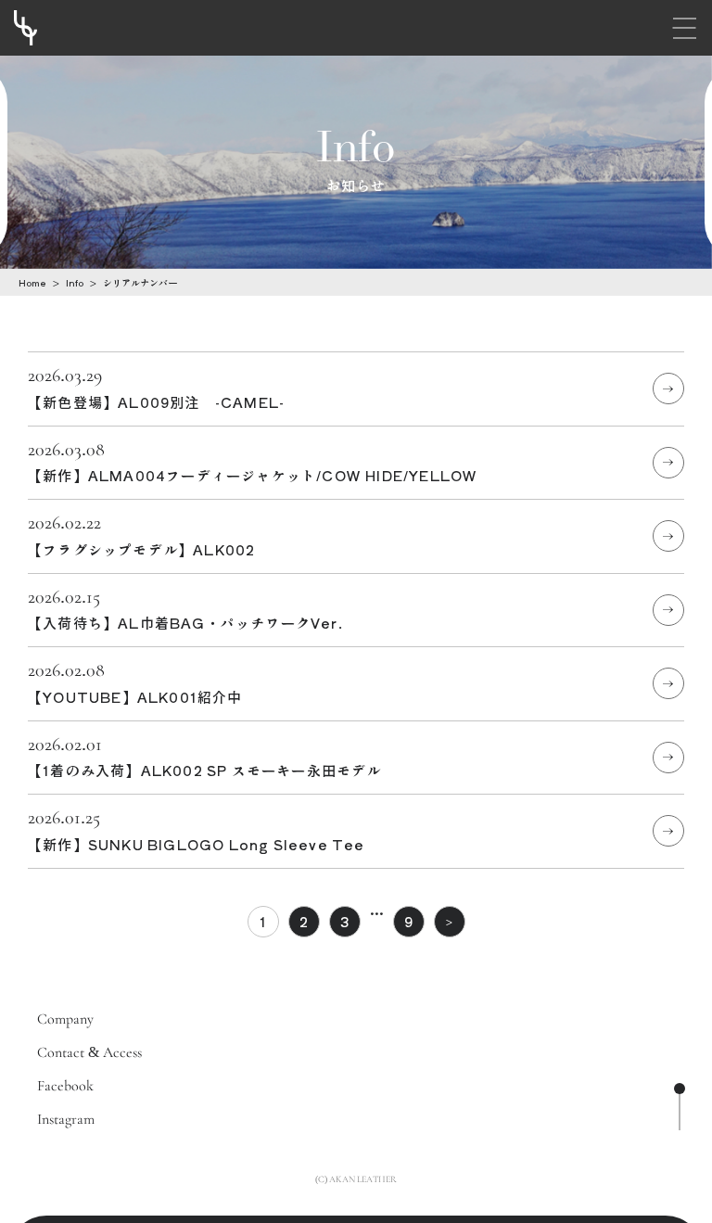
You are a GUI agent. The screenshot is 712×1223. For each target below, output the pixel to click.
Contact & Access (89, 1052)
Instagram (66, 1119)
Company (65, 1019)
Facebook (65, 1085)
